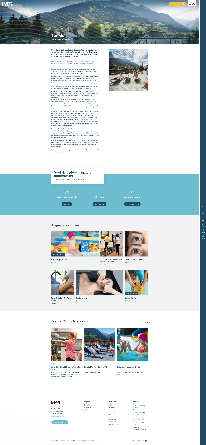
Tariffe (203, 231)
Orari (203, 225)
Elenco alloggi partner (115, 424)
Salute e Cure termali (139, 412)
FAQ (110, 414)
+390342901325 (99, 204)
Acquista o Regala (138, 422)
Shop (203, 219)
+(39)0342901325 (59, 422)
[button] (145, 322)
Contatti (203, 213)
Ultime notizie (113, 421)
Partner (203, 237)
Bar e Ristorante (138, 415)
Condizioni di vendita (139, 429)
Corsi (134, 410)
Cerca (203, 207)
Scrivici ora (66, 204)
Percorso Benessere (139, 405)
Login (134, 424)
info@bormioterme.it (132, 204)
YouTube (88, 405)
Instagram (89, 410)
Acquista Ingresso (176, 4)
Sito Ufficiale (55, 152)
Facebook (89, 407)
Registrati (136, 427)
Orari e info (112, 407)
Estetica (135, 407)
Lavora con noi (113, 419)
